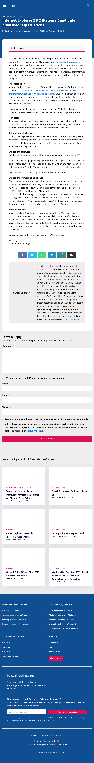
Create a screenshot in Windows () (18, 615)
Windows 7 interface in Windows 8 (63, 615)
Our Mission (53, 642)
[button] (56, 658)
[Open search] (88, 5)
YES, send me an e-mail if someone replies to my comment (35, 378)
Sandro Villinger (11, 31)
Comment (8, 346)
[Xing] (61, 255)
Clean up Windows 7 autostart (61, 610)
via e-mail (75, 319)
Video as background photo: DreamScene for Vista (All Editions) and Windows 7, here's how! (22, 495)
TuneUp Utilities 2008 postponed (68, 533)
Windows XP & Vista (10, 656)
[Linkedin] (52, 255)
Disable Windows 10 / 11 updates (15, 624)
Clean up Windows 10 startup (14, 619)
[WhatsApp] (42, 255)
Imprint (52, 647)
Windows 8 (6, 647)
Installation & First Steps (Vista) (19, 487)
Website (6, 407)
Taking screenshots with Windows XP (63, 628)
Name (6, 383)
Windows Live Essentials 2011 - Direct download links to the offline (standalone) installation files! (70, 575)
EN (13, 6)
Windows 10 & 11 (9, 642)
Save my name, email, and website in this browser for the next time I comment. (46, 418)
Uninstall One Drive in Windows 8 (62, 624)
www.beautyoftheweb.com (66, 62)
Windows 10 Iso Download (13, 610)
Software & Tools (59, 487)
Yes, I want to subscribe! (67, 712)
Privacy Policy (35, 430)
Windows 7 (6, 652)
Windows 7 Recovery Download (61, 619)
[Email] (71, 255)
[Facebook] (22, 255)
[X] (32, 255)
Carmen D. (9, 578)
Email (6, 395)
